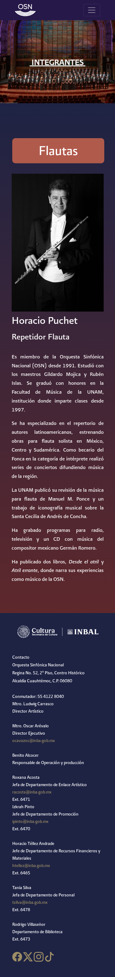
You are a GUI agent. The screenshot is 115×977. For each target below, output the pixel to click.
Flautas (58, 150)
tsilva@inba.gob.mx (30, 902)
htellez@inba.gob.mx (31, 865)
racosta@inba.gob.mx (32, 792)
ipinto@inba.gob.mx (30, 821)
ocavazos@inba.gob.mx (33, 740)
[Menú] (91, 10)
